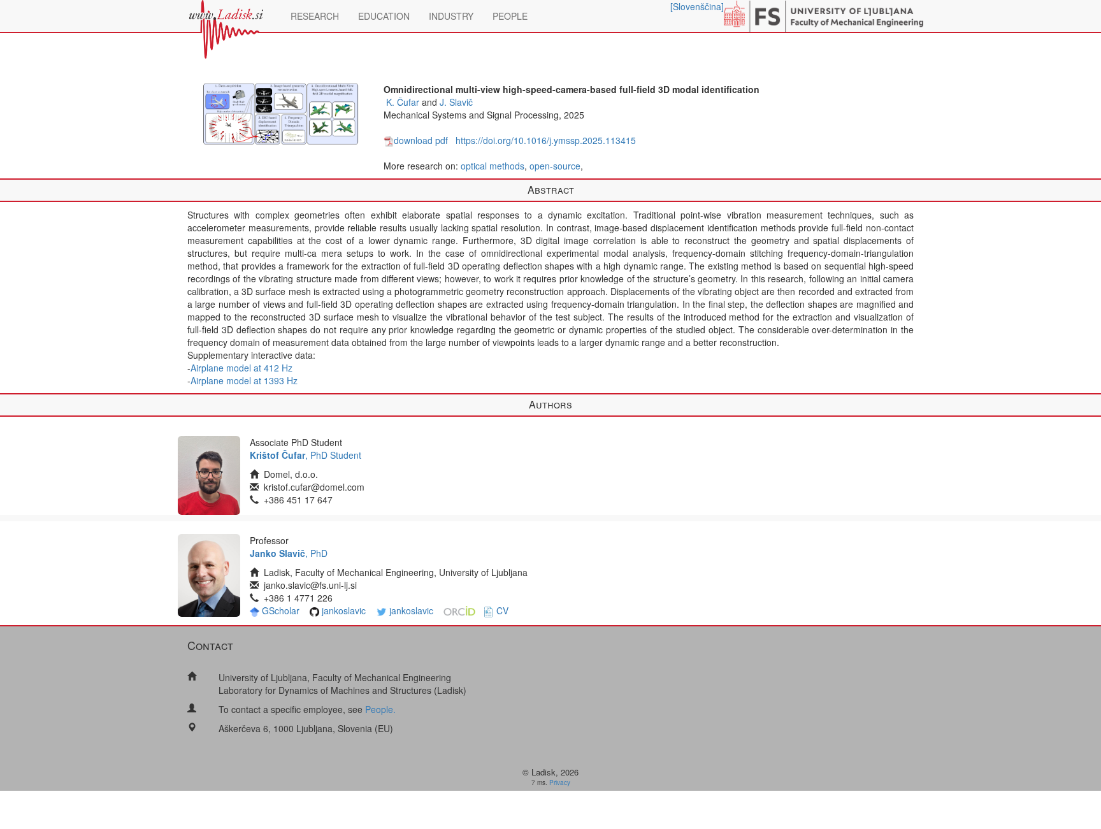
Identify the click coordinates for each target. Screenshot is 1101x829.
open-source (554, 165)
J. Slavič (456, 102)
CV (502, 610)
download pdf (421, 140)
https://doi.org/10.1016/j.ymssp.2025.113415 (546, 140)
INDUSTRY (451, 16)
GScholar (280, 610)
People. (380, 709)
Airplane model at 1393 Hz (244, 380)
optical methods (492, 165)
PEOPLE (510, 16)
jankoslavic (344, 610)
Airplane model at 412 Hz (241, 367)
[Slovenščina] (697, 6)
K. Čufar (402, 102)
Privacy (559, 782)
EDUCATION (384, 16)
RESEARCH (315, 16)
